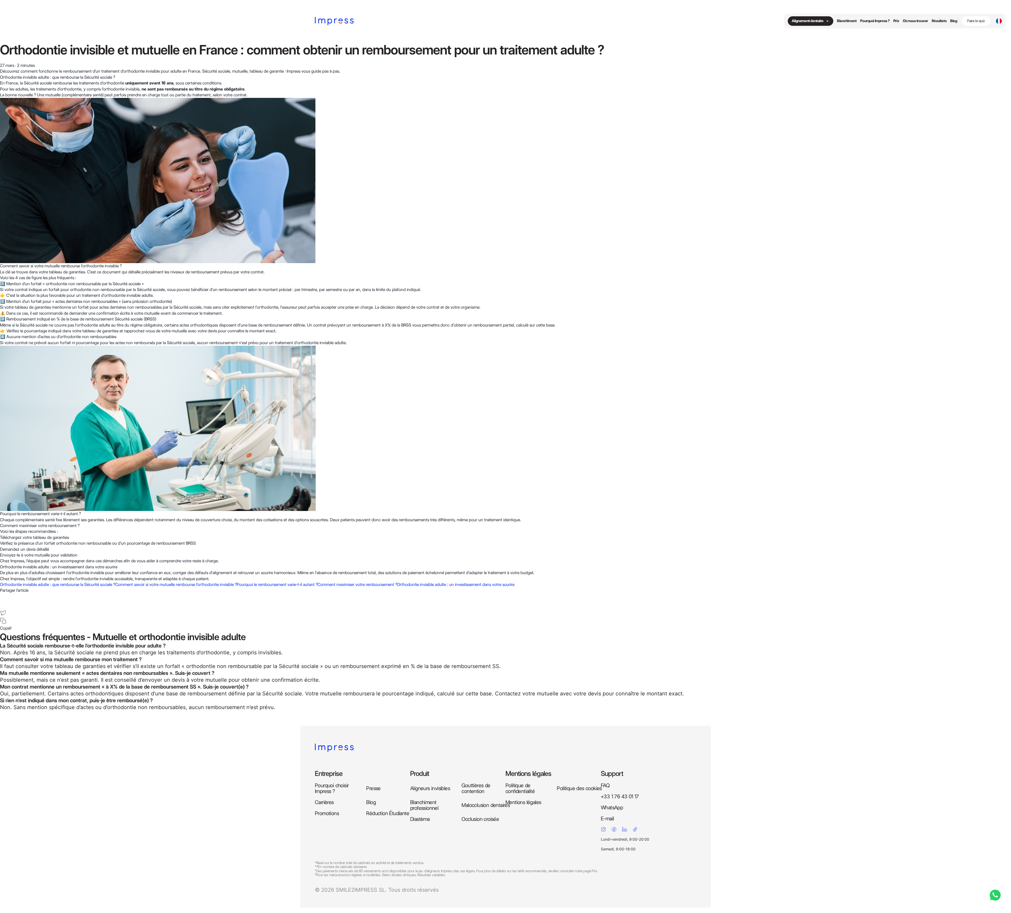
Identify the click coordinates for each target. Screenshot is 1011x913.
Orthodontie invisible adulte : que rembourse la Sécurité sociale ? (57, 584)
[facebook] (3, 597)
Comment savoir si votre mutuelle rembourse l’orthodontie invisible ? (176, 584)
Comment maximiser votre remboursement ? (357, 584)
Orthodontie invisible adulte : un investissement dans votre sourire (455, 584)
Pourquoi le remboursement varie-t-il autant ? (277, 584)
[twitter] (3, 613)
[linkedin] (3, 604)
